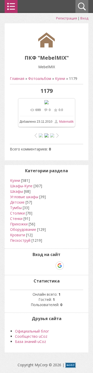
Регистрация (66, 18)
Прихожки (19, 224)
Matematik (66, 121)
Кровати (17, 234)
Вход (84, 18)
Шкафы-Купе (21, 185)
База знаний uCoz (30, 341)
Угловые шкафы (24, 196)
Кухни (60, 78)
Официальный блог (32, 331)
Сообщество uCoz (31, 336)
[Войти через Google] (60, 265)
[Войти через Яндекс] (51, 266)
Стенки (16, 218)
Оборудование (23, 229)
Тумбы (16, 207)
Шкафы (16, 191)
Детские (17, 202)
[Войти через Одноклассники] (69, 266)
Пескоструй (20, 240)
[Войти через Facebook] (42, 266)
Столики (17, 213)
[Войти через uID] (24, 266)
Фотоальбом (39, 78)
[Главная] (46, 46)
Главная (17, 78)
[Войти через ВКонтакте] (33, 266)
